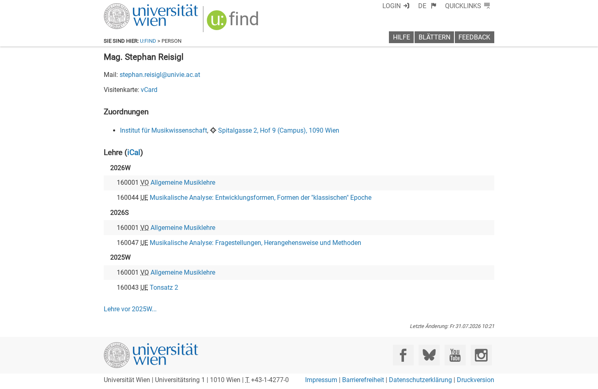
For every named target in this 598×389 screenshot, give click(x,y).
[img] (234, 23)
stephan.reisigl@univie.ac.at (160, 75)
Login (391, 6)
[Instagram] (481, 355)
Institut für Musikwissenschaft (163, 130)
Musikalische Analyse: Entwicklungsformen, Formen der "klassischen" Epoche (260, 197)
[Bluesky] (429, 355)
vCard (149, 90)
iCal (133, 152)
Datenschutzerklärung (420, 380)
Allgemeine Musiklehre (183, 182)
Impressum (321, 380)
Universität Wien (132, 7)
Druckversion (475, 380)
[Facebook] (403, 355)
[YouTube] (455, 355)
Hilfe (401, 37)
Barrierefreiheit (363, 380)
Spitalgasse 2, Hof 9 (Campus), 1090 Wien (278, 130)
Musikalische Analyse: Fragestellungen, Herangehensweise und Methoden (255, 243)
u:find (148, 41)
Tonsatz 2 (164, 287)
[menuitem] (427, 6)
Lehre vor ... (130, 309)
